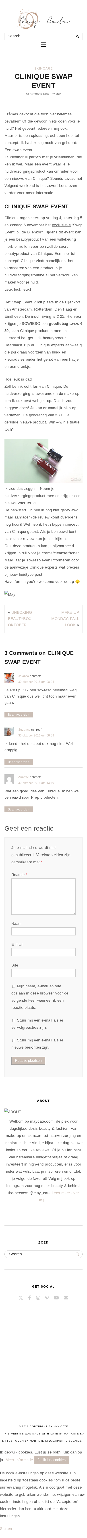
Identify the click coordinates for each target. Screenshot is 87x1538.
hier (51, 539)
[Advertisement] (43, 1374)
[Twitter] (21, 1298)
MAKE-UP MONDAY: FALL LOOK (65, 618)
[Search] (77, 36)
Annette (23, 777)
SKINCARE (43, 68)
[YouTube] (56, 1298)
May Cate (61, 1426)
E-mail (17, 944)
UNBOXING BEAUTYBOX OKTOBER (20, 618)
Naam (16, 924)
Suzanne (24, 729)
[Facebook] (29, 1298)
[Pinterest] (47, 1298)
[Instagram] (38, 1298)
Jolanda (23, 676)
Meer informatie (19, 1460)
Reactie (19, 875)
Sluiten (6, 1529)
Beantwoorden (18, 714)
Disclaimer (75, 1440)
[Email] (66, 1298)
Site (14, 965)
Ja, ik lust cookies (52, 1460)
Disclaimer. (55, 1440)
